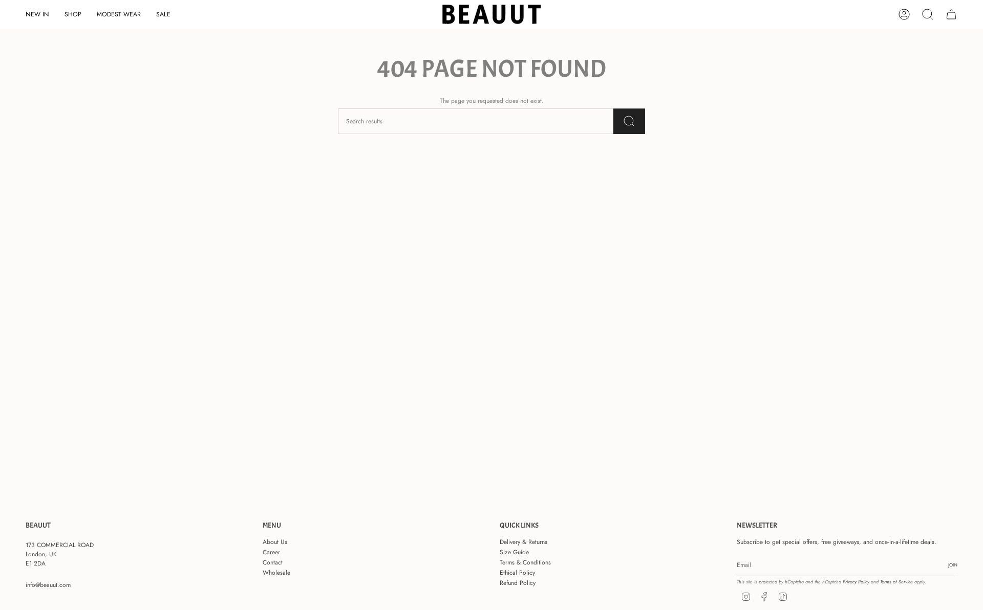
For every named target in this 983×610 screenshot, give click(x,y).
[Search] (629, 121)
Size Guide (514, 552)
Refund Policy (518, 582)
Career (271, 552)
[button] (73, 14)
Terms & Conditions (525, 562)
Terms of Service (896, 581)
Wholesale (276, 572)
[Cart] (951, 14)
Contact (273, 562)
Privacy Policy (856, 581)
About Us (275, 542)
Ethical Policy (517, 572)
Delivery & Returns (523, 542)
